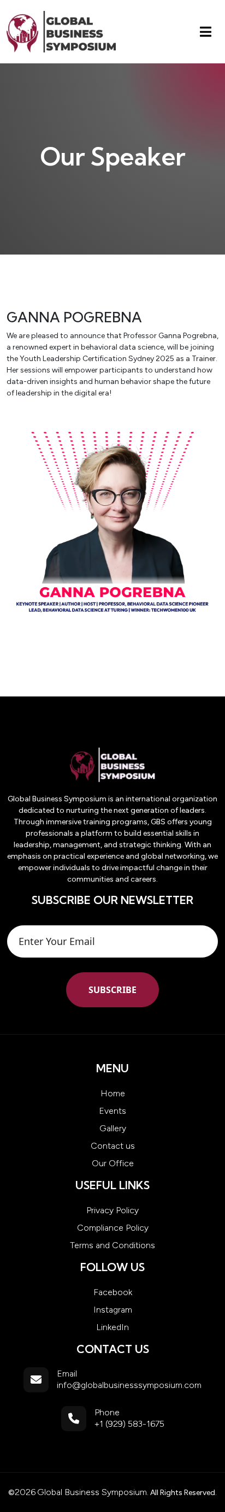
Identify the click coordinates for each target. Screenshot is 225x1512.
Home (112, 1093)
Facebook (112, 1292)
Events (112, 1111)
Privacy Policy (112, 1210)
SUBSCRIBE (112, 990)
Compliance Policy (113, 1227)
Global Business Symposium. (93, 1492)
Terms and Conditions (112, 1245)
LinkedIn (112, 1327)
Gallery (112, 1128)
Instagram (112, 1309)
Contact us (113, 1146)
